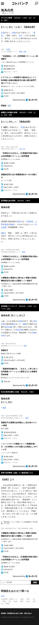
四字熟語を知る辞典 (8, 200)
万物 (33, 333)
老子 (21, 36)
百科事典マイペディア (9, 306)
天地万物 (19, 330)
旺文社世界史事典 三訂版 (10, 392)
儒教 (24, 324)
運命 (6, 224)
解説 (3, 233)
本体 (3, 335)
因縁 (12, 224)
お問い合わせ (28, 613)
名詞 (9, 106)
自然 (13, 33)
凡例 (24, 51)
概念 (13, 324)
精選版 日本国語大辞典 (9, 112)
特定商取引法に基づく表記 (15, 613)
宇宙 (22, 127)
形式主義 (8, 327)
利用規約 (3, 613)
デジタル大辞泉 (6, 18)
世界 (19, 221)
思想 (21, 321)
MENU (2, 3)
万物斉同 (29, 221)
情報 (20, 51)
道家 (4, 408)
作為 (3, 33)
